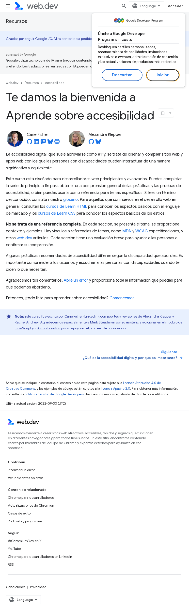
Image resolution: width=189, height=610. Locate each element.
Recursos (16, 21)
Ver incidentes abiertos (25, 478)
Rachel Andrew (26, 322)
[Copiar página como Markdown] (162, 113)
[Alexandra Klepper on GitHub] (91, 143)
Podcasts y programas (25, 521)
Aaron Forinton (48, 328)
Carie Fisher (73, 316)
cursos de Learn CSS (57, 213)
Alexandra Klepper (157, 316)
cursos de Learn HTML (66, 206)
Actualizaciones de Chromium (31, 505)
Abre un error (76, 280)
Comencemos (122, 298)
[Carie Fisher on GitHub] (29, 143)
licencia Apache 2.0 (115, 388)
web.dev (12, 83)
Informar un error (21, 470)
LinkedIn (90, 316)
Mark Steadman (102, 322)
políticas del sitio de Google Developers (54, 394)
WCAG (141, 231)
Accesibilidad (54, 83)
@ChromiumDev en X (25, 541)
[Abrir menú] (8, 6)
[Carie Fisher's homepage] (57, 143)
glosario (70, 199)
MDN (126, 231)
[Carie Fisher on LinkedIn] (36, 143)
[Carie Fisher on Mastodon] (43, 143)
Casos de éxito (19, 513)
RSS (11, 564)
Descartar (122, 75)
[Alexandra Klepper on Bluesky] (98, 143)
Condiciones (15, 587)
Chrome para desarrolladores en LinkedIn (40, 556)
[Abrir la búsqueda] (124, 6)
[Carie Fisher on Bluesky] (50, 143)
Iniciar (163, 75)
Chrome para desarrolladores (31, 497)
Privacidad (38, 587)
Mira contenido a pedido (73, 38)
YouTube (14, 548)
